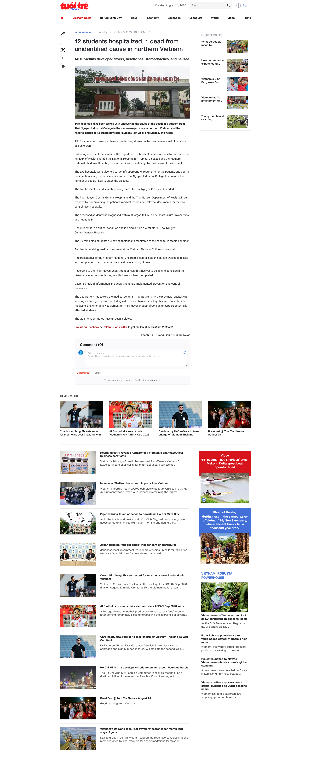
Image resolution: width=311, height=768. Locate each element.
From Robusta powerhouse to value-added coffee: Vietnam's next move (224, 639)
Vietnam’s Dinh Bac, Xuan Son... (211, 80)
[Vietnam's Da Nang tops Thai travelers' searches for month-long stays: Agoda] (78, 738)
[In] (63, 66)
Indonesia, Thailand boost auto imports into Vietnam (134, 483)
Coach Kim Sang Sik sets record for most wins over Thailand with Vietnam (80, 433)
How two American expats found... (213, 62)
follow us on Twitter (115, 327)
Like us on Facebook (87, 327)
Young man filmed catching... (212, 118)
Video (231, 18)
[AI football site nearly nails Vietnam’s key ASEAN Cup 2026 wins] (130, 414)
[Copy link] (63, 34)
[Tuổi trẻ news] (74, 5)
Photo (247, 18)
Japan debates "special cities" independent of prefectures (138, 545)
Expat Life (196, 18)
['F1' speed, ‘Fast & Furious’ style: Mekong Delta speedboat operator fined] (225, 488)
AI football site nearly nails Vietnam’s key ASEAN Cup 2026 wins (129, 433)
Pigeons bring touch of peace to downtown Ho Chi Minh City (139, 514)
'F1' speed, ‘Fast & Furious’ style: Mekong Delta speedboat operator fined (224, 463)
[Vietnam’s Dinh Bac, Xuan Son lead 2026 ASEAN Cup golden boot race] (237, 84)
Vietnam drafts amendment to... (211, 99)
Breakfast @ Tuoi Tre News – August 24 (226, 433)
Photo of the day (224, 512)
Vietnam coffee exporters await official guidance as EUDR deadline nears (224, 686)
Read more (69, 396)
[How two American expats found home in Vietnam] (237, 65)
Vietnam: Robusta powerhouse (216, 575)
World (215, 18)
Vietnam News (82, 18)
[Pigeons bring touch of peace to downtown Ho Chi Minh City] (78, 524)
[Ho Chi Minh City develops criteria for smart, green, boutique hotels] (78, 677)
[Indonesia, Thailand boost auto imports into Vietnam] (78, 493)
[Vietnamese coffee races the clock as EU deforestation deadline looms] (224, 597)
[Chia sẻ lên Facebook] (63, 42)
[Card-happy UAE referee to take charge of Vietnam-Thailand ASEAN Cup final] (180, 414)
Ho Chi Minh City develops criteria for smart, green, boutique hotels (144, 667)
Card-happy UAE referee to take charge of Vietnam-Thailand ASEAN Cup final (179, 433)
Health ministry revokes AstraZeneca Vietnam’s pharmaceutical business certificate (141, 454)
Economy (153, 18)
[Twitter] (63, 50)
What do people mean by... (211, 43)
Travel (134, 18)
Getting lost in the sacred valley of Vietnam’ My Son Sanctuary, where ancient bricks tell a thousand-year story (225, 522)
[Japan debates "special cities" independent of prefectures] (78, 554)
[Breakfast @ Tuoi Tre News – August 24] (229, 414)
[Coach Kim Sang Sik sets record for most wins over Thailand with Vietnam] (81, 414)
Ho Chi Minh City (111, 18)
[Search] (228, 5)
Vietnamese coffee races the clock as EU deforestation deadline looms (224, 617)
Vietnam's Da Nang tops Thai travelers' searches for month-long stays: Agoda (142, 730)
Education (174, 18)
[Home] (62, 18)
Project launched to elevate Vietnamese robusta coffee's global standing (224, 662)
